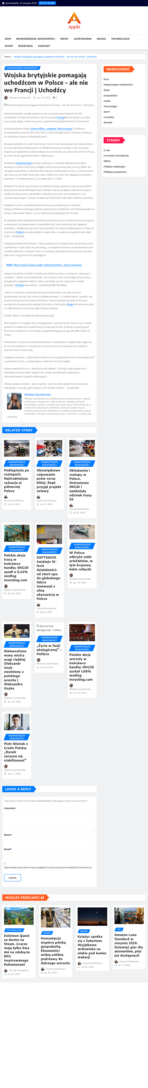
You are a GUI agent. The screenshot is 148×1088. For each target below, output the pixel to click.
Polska (19, 232)
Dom (8, 38)
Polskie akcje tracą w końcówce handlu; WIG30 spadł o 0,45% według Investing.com (16, 567)
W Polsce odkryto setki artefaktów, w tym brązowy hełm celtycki (81, 561)
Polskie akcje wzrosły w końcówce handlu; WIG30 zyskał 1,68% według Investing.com (81, 667)
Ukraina (19, 285)
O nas (107, 150)
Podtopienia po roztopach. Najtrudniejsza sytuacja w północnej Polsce (16, 480)
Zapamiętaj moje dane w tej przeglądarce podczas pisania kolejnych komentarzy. (48, 867)
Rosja (70, 304)
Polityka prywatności (115, 171)
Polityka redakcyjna (114, 166)
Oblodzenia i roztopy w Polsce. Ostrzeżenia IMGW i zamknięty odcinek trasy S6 (80, 484)
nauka (101, 38)
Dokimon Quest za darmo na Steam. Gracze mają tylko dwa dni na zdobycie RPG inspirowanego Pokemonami (17, 950)
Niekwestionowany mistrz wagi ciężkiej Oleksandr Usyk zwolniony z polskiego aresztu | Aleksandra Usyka (15, 669)
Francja (61, 117)
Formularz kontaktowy (116, 155)
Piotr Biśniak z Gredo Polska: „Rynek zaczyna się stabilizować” (16, 752)
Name (8, 834)
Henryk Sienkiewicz (14, 500)
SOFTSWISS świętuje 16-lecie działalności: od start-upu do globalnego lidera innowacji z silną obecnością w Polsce (48, 578)
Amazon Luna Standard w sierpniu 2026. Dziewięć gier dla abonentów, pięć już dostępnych (128, 945)
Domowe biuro (24, 163)
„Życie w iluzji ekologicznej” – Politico (49, 649)
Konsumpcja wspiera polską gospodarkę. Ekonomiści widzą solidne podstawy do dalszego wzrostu (55, 950)
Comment (9, 808)
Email (8, 849)
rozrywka (25, 46)
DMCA (107, 161)
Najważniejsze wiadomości (35, 38)
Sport (9, 46)
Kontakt (44, 46)
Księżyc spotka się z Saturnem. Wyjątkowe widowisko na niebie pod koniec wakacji (92, 946)
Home (7, 56)
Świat (64, 38)
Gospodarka (83, 38)
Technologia (120, 38)
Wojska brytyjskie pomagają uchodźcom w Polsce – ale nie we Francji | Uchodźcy (55, 56)
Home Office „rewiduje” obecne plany (51, 128)
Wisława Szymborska (19, 97)
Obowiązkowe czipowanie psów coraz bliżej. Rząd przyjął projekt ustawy (49, 480)
